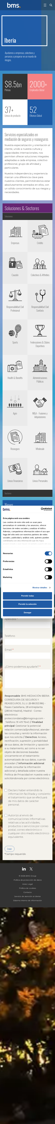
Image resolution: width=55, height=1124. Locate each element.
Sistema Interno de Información (27, 900)
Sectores (8, 493)
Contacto (27, 892)
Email (8, 649)
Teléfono (10, 635)
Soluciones (9, 216)
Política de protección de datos (28, 880)
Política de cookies (27, 888)
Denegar (27, 612)
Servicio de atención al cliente (27, 896)
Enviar (9, 848)
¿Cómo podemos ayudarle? (22, 666)
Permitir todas (27, 596)
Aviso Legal (27, 884)
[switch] (48, 561)
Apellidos (10, 619)
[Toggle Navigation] (45, 5)
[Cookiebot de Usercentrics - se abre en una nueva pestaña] (41, 509)
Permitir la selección (27, 604)
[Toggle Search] (50, 5)
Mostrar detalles (39, 587)
